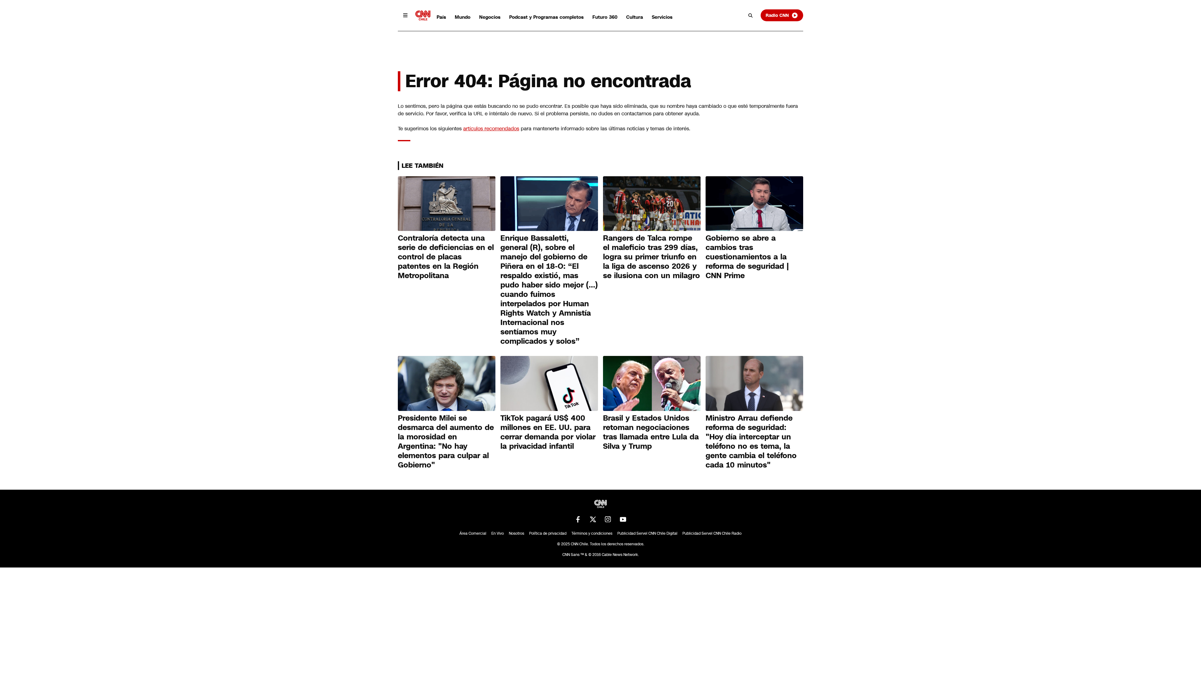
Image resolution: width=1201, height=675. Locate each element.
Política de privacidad (547, 533)
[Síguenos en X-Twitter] (593, 519)
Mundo (462, 17)
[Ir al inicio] (422, 15)
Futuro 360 (604, 17)
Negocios (489, 17)
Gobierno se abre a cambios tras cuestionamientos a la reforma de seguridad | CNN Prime (747, 257)
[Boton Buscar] (750, 15)
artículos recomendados (491, 128)
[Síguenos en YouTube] (623, 519)
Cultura (634, 17)
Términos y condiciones (591, 533)
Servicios (662, 17)
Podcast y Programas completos (546, 17)
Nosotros (516, 533)
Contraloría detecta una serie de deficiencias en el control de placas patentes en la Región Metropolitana (446, 257)
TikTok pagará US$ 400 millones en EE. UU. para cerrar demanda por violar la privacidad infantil (547, 432)
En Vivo (497, 533)
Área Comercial (472, 533)
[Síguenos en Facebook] (578, 519)
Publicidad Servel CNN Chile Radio (712, 533)
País (441, 17)
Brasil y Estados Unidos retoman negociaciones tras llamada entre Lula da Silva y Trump (651, 432)
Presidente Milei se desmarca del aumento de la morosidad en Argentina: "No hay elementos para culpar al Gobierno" (446, 441)
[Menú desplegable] (405, 15)
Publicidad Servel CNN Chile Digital (647, 533)
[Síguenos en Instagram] (608, 519)
